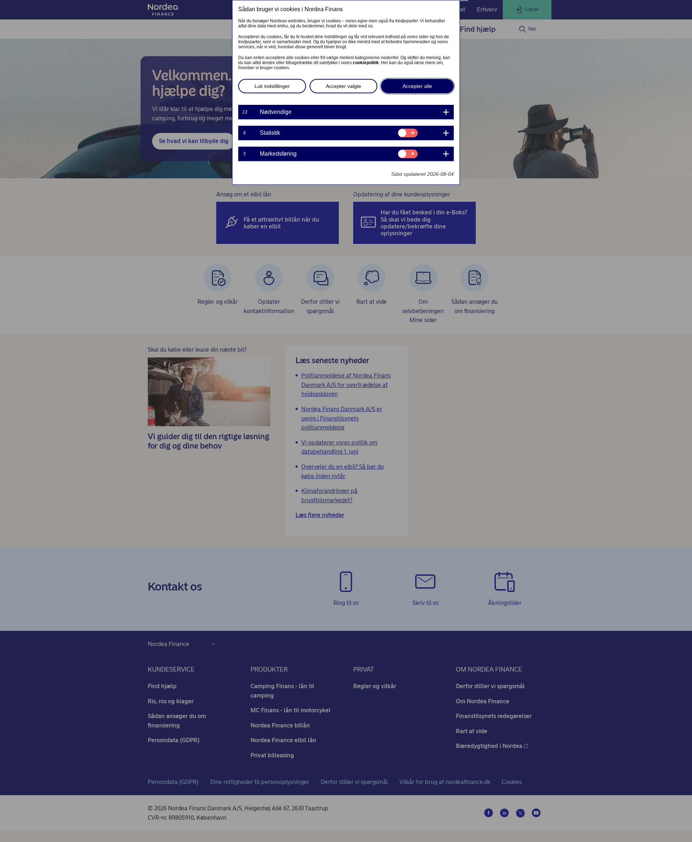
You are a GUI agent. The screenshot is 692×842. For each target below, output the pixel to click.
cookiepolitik (366, 62)
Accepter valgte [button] (343, 86)
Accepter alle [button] (417, 86)
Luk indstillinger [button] (272, 86)
